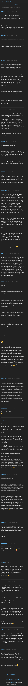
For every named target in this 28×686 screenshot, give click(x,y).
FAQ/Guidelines (9, 677)
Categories (12, 674)
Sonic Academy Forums (6, 1)
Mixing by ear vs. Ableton (11, 5)
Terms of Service (9, 679)
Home (7, 674)
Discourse (13, 682)
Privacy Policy (18, 679)
